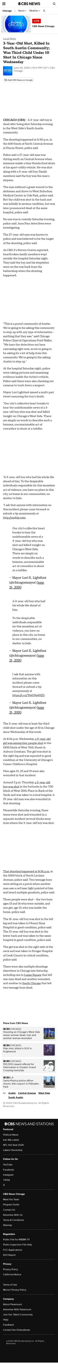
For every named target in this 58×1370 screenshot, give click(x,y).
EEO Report (9, 1255)
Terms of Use (10, 1284)
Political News (10, 1135)
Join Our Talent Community (18, 1314)
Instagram (8, 1175)
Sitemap (7, 1225)
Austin (12, 1093)
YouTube (7, 1164)
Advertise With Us (12, 1215)
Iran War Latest (11, 1140)
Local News (9, 38)
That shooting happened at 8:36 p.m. (26, 871)
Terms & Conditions (13, 1220)
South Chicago (31, 983)
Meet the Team (11, 1199)
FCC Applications (12, 1250)
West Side (44, 1093)
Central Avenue (27, 1093)
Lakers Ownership (12, 1150)
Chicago (7, 10)
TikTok (6, 1180)
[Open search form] (54, 3)
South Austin (15, 1097)
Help (5, 1319)
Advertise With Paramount (17, 1309)
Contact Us (9, 1210)
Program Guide (11, 1204)
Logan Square (32, 975)
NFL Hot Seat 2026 (13, 1145)
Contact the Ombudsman (16, 1330)
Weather (34, 10)
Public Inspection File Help (17, 1244)
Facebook (8, 1170)
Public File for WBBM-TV (16, 1239)
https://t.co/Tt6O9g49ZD (28, 695)
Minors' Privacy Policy (14, 1290)
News (21, 10)
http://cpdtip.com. (14, 517)
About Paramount (12, 1304)
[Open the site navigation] (10, 3)
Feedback (8, 1325)
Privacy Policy (10, 1269)
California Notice (12, 1274)
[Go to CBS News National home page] (29, 3)
